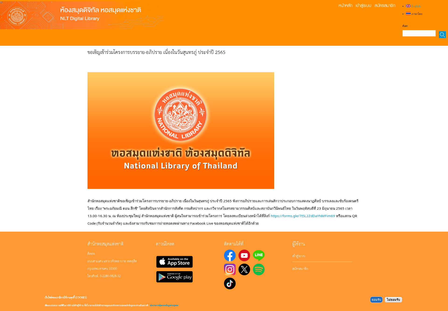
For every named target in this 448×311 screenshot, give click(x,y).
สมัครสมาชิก (300, 268)
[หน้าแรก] (81, 15)
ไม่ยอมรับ (393, 299)
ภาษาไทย (417, 13)
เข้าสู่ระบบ (298, 255)
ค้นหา (405, 26)
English (415, 6)
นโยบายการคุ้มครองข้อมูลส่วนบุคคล (164, 305)
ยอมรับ (376, 299)
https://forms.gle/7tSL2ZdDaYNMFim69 (303, 215)
